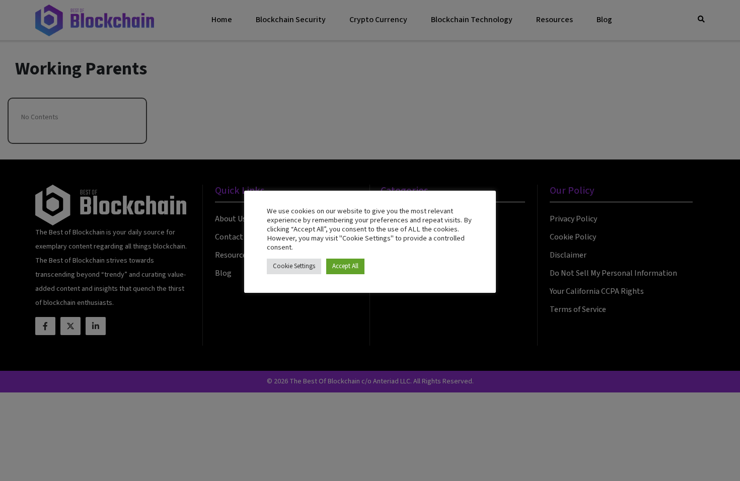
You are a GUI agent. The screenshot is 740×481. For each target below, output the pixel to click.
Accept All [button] (345, 266)
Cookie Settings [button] (294, 266)
